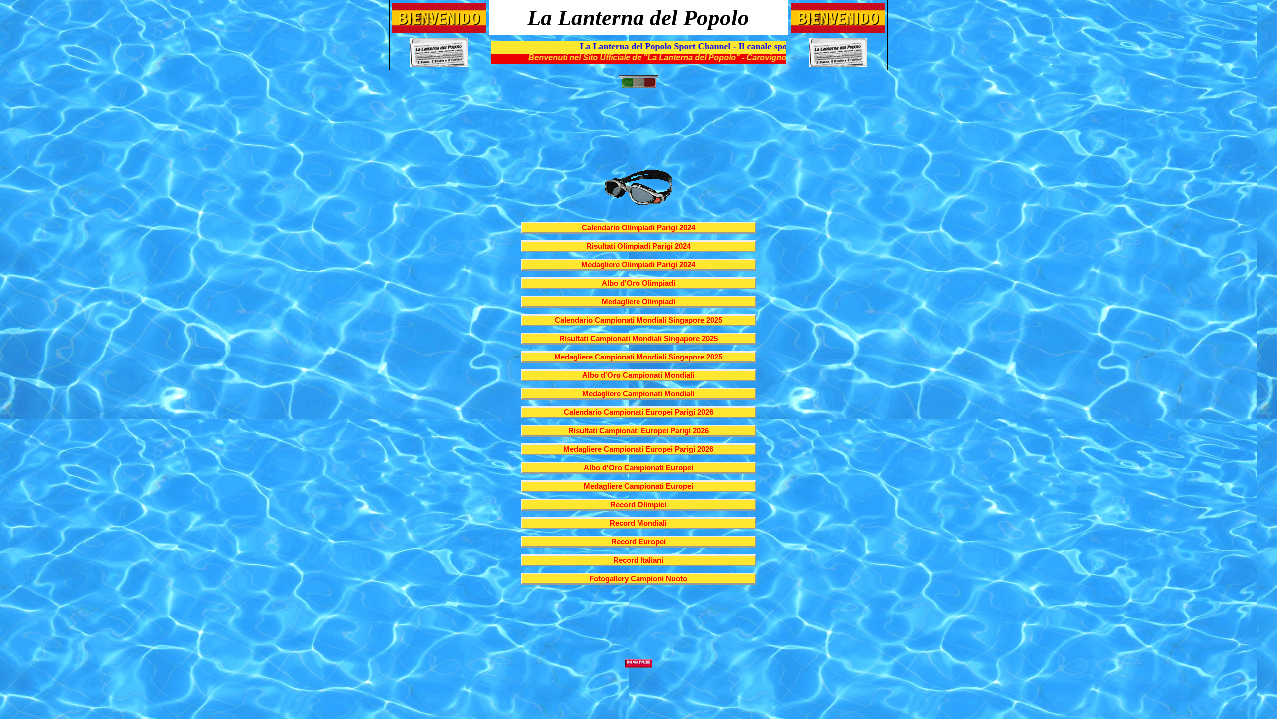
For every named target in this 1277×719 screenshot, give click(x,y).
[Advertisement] (640, 132)
